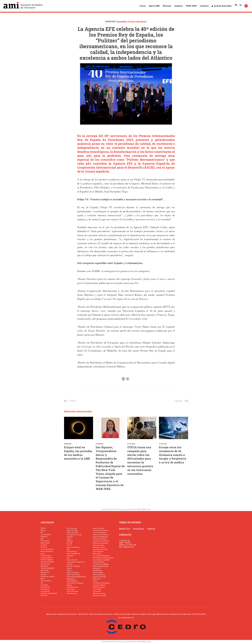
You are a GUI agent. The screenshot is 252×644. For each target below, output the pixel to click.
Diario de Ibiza (98, 551)
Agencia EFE (45, 543)
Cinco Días (44, 570)
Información (45, 587)
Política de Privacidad (122, 614)
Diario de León (72, 560)
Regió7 (69, 585)
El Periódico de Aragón (75, 583)
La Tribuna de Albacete (101, 556)
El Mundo (44, 537)
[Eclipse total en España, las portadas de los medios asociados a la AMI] (78, 428)
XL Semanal (97, 589)
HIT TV (69, 545)
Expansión (44, 566)
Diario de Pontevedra (100, 535)
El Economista (72, 528)
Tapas (69, 570)
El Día (95, 581)
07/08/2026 (99, 444)
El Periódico (45, 541)
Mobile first (124, 529)
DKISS (69, 539)
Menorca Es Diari (99, 547)
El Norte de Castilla (47, 576)
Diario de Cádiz (72, 530)
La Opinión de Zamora (101, 541)
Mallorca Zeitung (99, 593)
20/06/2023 (110, 21)
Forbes (69, 568)
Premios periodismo (137, 21)
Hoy (68, 558)
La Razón (44, 545)
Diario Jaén (97, 553)
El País (43, 528)
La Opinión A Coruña (100, 549)
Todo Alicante (72, 593)
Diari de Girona (98, 528)
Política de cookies (139, 614)
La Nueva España (47, 558)
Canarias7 (70, 556)
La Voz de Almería (99, 532)
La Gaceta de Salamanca (76, 562)
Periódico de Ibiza (99, 595)
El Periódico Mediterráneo (76, 577)
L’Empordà (97, 591)
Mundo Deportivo (47, 551)
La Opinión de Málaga (101, 564)
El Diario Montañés (47, 568)
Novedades (122, 21)
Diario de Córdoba (73, 574)
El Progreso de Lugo (74, 535)
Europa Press (71, 551)
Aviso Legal (151, 614)
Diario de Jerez (98, 545)
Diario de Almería (99, 574)
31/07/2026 (131, 444)
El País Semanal (98, 587)
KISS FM (70, 541)
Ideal (42, 579)
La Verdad (44, 585)
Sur (42, 583)
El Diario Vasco (46, 555)
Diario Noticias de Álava (101, 560)
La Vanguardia (46, 534)
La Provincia (45, 591)
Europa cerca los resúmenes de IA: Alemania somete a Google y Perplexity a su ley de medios (172, 455)
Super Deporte (72, 581)
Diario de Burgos (73, 572)
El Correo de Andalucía (49, 593)
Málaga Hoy (71, 579)
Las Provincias (46, 581)
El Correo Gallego (99, 585)
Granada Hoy (97, 570)
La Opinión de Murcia (100, 530)
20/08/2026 (68, 444)
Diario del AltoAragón (100, 537)
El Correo (44, 547)
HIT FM (69, 543)
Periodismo (138, 529)
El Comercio (45, 589)
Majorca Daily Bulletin (100, 566)
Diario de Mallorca (73, 553)
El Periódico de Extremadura (103, 558)
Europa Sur (97, 568)
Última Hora (45, 572)
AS (42, 532)
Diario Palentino (98, 562)
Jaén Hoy (44, 595)
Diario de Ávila (98, 572)
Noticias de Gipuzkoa (100, 543)
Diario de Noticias (73, 547)
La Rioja (69, 564)
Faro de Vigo (45, 564)
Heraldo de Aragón (47, 562)
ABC (42, 539)
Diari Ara (70, 537)
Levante (43, 574)
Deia (68, 549)
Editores (151, 529)
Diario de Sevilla (72, 532)
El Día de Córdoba (99, 577)
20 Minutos (97, 579)
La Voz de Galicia (47, 549)
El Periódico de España (101, 583)
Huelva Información (100, 539)
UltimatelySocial (144, 509)
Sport (42, 553)
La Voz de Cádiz (72, 591)
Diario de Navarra (47, 560)
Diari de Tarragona (73, 566)
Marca (43, 530)
